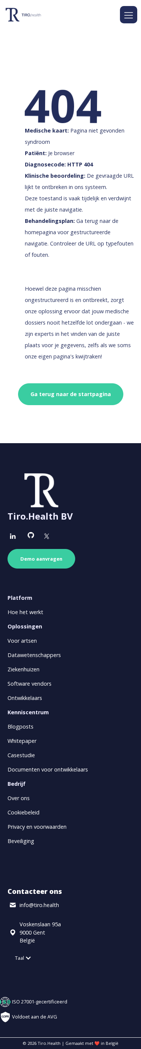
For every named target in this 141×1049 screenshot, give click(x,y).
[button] (128, 14)
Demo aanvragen (41, 558)
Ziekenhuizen (23, 669)
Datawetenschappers (34, 655)
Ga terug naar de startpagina (70, 394)
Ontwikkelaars (25, 697)
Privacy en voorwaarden (37, 826)
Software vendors (30, 683)
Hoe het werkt (25, 612)
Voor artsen (22, 640)
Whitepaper (22, 740)
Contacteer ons (35, 891)
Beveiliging (21, 841)
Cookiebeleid (23, 812)
